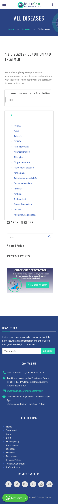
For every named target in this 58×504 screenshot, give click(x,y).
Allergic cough (21, 146)
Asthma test (20, 199)
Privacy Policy (13, 459)
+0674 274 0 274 (16, 372)
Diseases (10, 448)
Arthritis (18, 188)
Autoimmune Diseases (25, 214)
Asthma (17, 193)
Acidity (17, 125)
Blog (8, 437)
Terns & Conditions (16, 463)
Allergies (18, 157)
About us (10, 434)
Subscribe (48, 350)
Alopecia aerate (22, 162)
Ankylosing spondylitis (25, 178)
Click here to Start (37, 285)
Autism (17, 209)
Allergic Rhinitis (22, 151)
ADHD (17, 141)
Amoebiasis (20, 172)
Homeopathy (12, 441)
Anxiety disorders (23, 183)
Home (11, 29)
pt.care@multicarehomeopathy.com (25, 390)
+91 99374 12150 (35, 372)
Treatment (11, 430)
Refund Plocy (13, 467)
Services (10, 452)
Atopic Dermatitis (23, 204)
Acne (16, 130)
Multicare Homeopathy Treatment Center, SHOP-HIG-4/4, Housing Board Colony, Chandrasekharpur (28, 382)
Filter (10, 99)
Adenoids (18, 136)
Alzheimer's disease (24, 167)
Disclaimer (11, 456)
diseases (26, 29)
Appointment (12, 445)
